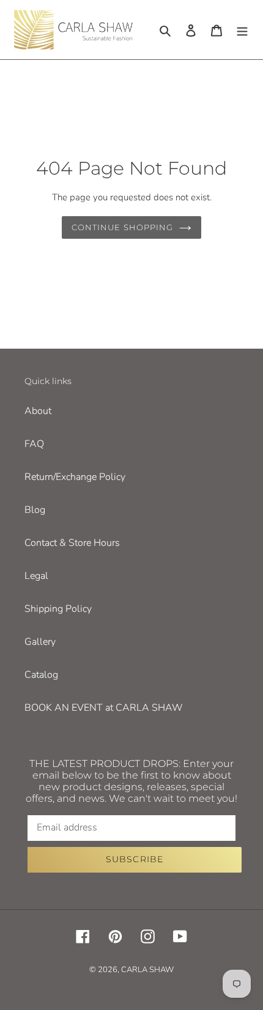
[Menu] (242, 29)
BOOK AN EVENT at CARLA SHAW (103, 707)
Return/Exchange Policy (74, 477)
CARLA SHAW (147, 969)
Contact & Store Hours (72, 543)
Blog (34, 510)
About (37, 411)
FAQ (34, 444)
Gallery (40, 642)
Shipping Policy (58, 609)
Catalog (41, 674)
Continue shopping (122, 227)
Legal (36, 576)
